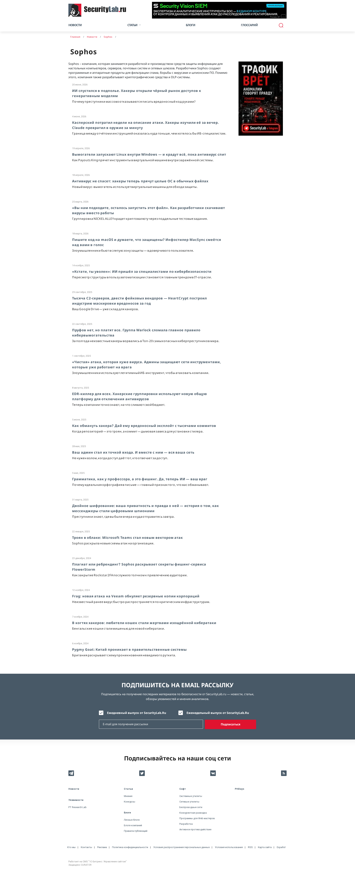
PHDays (239, 788)
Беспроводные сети (190, 807)
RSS (250, 847)
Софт (182, 788)
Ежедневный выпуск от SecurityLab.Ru (136, 713)
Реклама (102, 847)
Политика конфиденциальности (130, 847)
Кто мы (71, 847)
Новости (75, 25)
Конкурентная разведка (193, 812)
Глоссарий (249, 25)
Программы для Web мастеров (197, 818)
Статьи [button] (132, 25)
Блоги (190, 25)
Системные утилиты (190, 796)
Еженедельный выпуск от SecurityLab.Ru (218, 713)
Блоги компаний (133, 825)
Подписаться (230, 724)
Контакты (86, 847)
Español (281, 847)
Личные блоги (132, 819)
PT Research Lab (77, 807)
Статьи (128, 788)
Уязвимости (75, 800)
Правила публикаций (135, 831)
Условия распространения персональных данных (181, 847)
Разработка (186, 823)
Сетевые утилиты (189, 801)
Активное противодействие (195, 829)
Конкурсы (129, 801)
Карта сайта (265, 847)
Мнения (128, 796)
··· (283, 16)
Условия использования (229, 847)
